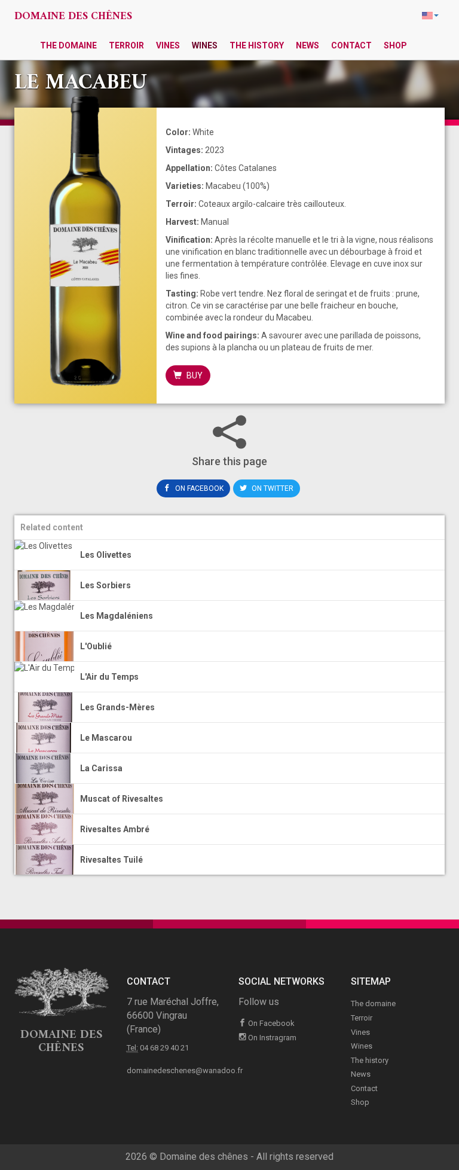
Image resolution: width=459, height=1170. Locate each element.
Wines (205, 45)
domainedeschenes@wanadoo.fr (185, 1070)
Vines (168, 45)
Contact (351, 45)
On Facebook (198, 488)
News (307, 45)
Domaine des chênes (73, 16)
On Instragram (271, 1037)
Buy (194, 375)
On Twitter (271, 488)
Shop (395, 45)
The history (257, 45)
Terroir (126, 45)
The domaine (68, 45)
